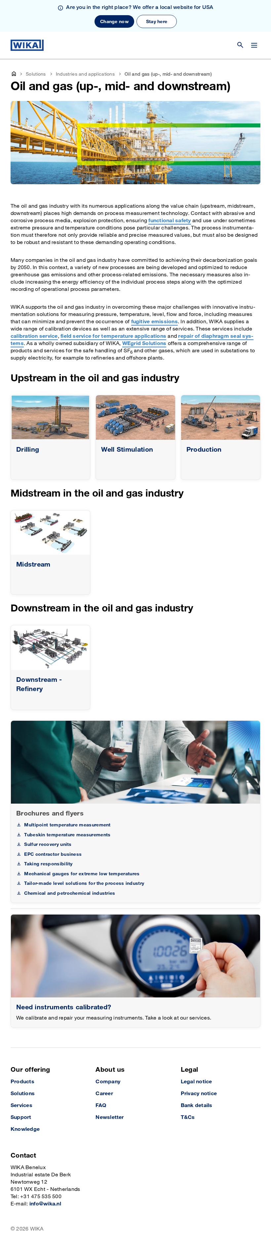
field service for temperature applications (113, 336)
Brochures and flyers (50, 813)
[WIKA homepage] (27, 45)
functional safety (169, 221)
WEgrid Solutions (144, 343)
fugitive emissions (154, 322)
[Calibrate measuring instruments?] (135, 956)
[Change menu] (254, 45)
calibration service (34, 336)
